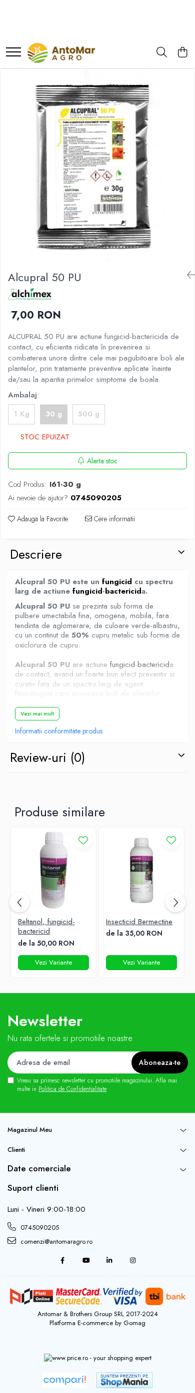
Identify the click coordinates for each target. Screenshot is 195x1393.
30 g (54, 413)
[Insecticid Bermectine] (141, 869)
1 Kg (22, 413)
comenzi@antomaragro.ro (55, 1241)
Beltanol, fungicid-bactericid (46, 927)
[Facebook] (62, 1261)
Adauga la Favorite (41, 519)
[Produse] (13, 52)
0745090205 (38, 1227)
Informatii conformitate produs (58, 730)
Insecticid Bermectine (139, 922)
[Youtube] (86, 1261)
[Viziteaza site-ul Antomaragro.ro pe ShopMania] (124, 1380)
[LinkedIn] (109, 1261)
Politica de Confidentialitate (72, 1088)
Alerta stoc (102, 461)
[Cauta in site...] (161, 53)
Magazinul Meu (30, 1129)
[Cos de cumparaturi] (182, 53)
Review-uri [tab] (47, 757)
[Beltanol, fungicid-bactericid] (53, 869)
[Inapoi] (187, 275)
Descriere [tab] (36, 554)
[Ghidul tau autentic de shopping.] (64, 1380)
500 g (89, 413)
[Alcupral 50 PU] (97, 166)
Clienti (16, 1149)
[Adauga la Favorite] (83, 840)
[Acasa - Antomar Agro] (61, 53)
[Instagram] (132, 1261)
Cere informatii (113, 519)
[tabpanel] (97, 166)
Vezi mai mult (37, 713)
